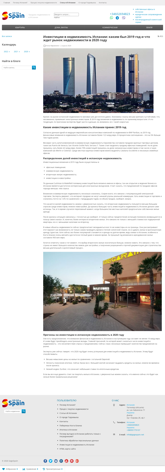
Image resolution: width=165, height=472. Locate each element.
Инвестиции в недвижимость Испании (77, 444)
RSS (161, 36)
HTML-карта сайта (68, 449)
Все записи (7, 36)
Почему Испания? (20, 2)
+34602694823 (120, 14)
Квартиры (20, 27)
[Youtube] (66, 461)
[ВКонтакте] (56, 461)
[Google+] (77, 461)
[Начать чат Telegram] (118, 18)
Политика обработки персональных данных (79, 440)
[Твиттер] (50, 461)
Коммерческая (109, 27)
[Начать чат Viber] (123, 18)
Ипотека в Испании (68, 429)
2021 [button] (16, 51)
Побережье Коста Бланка (71, 425)
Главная (6, 2)
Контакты (103, 2)
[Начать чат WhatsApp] (112, 18)
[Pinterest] (72, 461)
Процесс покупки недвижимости (44, 2)
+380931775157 (133, 430)
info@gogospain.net (135, 434)
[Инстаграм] (61, 461)
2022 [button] (6, 51)
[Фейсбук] (45, 461)
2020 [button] (26, 51)
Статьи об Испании (67, 2)
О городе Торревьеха (87, 2)
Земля (149, 27)
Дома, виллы (61, 27)
